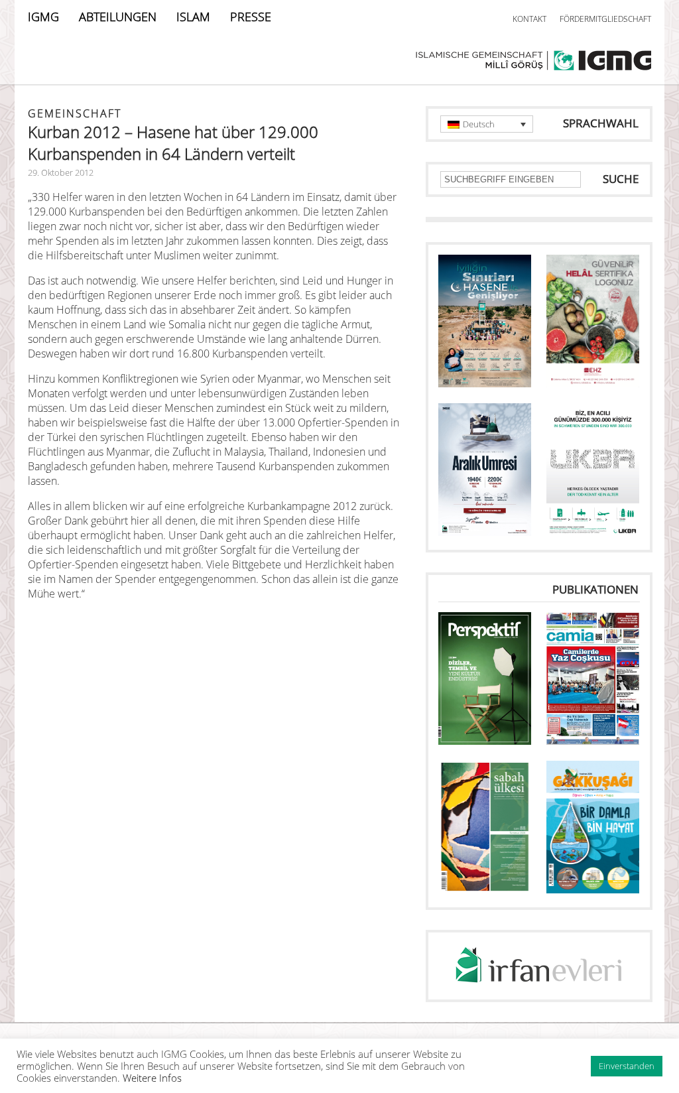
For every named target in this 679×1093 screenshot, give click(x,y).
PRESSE (250, 17)
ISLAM (193, 17)
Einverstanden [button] (626, 1066)
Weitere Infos (152, 1077)
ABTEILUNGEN (117, 17)
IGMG (43, 17)
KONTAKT (529, 19)
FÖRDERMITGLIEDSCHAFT (605, 19)
